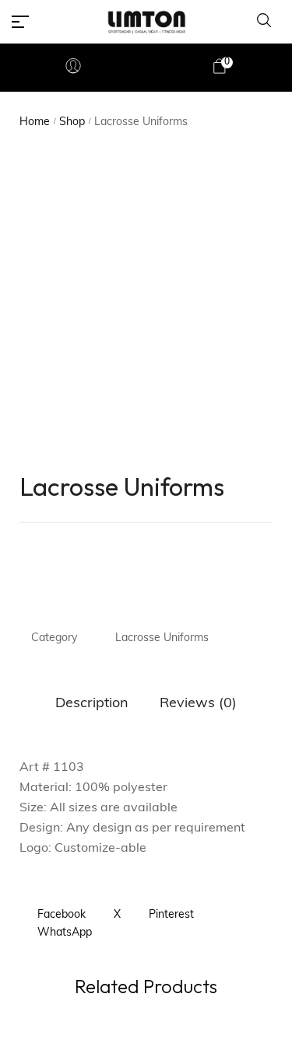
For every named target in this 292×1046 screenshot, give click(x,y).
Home (34, 122)
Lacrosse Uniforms (162, 638)
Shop (72, 122)
